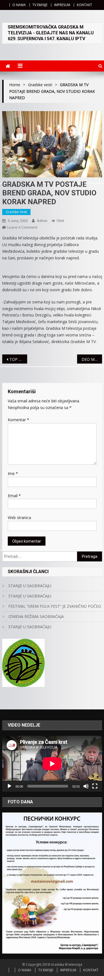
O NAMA (19, 4)
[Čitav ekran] (95, 786)
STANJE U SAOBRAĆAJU (29, 585)
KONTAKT (84, 4)
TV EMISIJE (39, 4)
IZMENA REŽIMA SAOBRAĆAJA (36, 616)
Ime (13, 473)
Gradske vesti (16, 211)
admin (42, 221)
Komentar (18, 419)
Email (14, 495)
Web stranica (19, 517)
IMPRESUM (62, 4)
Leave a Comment (22, 227)
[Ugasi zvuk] (86, 786)
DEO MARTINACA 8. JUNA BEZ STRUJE (92, 359)
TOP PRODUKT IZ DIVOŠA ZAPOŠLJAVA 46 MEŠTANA (18, 359)
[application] (52, 764)
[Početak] (9, 786)
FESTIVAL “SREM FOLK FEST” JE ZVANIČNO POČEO (54, 606)
